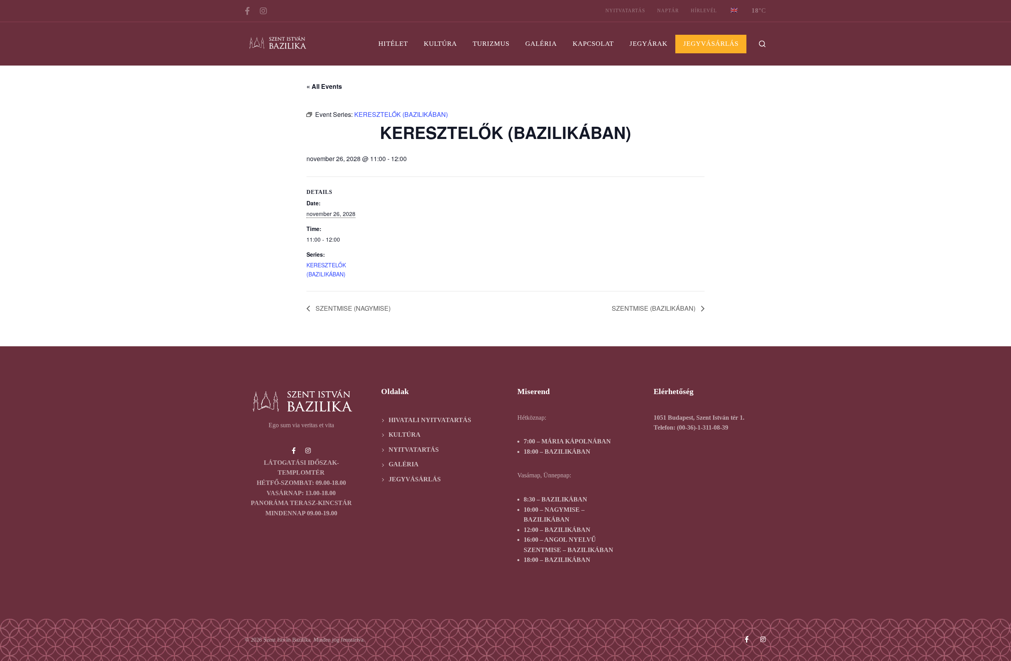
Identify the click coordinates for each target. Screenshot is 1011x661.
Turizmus (491, 43)
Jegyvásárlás (711, 43)
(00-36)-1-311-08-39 (702, 427)
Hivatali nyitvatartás (430, 420)
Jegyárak (648, 43)
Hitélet (393, 43)
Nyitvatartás (625, 10)
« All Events (324, 86)
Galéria (541, 43)
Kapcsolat (593, 43)
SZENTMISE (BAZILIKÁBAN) (654, 308)
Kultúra (440, 43)
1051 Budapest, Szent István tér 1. (699, 417)
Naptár (668, 10)
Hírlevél (704, 10)
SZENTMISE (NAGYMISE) (352, 308)
